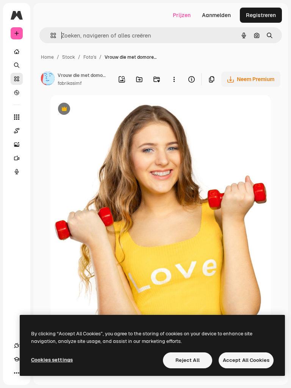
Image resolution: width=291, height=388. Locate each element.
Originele (100, 109)
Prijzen (182, 15)
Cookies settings (52, 360)
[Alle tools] (17, 117)
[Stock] (17, 79)
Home (47, 57)
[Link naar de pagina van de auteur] (48, 80)
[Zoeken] (17, 65)
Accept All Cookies (246, 360)
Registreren (261, 15)
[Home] (17, 51)
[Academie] (17, 359)
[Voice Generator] (17, 172)
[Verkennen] (17, 92)
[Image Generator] (17, 144)
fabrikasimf (70, 83)
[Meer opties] (173, 79)
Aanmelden (216, 15)
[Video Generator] (17, 158)
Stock (68, 57)
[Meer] (17, 373)
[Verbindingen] (17, 346)
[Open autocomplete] (50, 35)
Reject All (187, 360)
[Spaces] (17, 131)
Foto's (89, 57)
